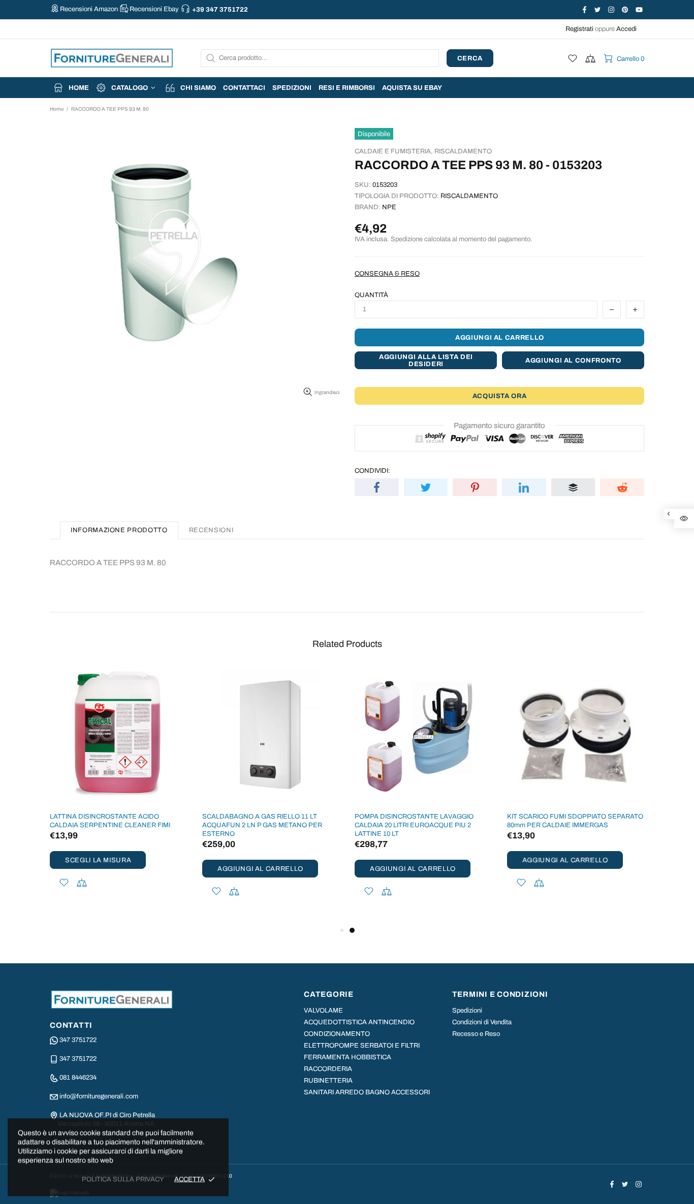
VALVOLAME (323, 1010)
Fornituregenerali (112, 58)
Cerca (470, 58)
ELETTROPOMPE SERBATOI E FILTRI (362, 1045)
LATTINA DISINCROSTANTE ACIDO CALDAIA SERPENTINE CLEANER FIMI (110, 821)
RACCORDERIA (328, 1068)
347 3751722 (78, 1040)
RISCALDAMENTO (463, 151)
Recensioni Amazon (89, 9)
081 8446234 (78, 1077)
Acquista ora (499, 396)
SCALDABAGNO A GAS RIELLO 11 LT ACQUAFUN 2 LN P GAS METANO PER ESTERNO (262, 825)
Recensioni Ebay (154, 9)
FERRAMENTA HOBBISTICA (347, 1057)
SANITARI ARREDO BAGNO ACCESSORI (367, 1092)
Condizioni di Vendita (482, 1022)
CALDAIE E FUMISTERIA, (394, 151)
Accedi (626, 28)
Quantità (371, 295)
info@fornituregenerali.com (98, 1096)
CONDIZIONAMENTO (337, 1033)
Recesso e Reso (476, 1033)
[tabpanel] (423, 796)
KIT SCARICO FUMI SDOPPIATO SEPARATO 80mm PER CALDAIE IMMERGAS (575, 821)
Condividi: (372, 470)
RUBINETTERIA (328, 1080)
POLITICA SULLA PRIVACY (123, 1179)
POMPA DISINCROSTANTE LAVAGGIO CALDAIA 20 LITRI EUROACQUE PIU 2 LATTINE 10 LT (414, 825)
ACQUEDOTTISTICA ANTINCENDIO (359, 1022)
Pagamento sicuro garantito (499, 425)
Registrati (579, 28)
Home (57, 109)
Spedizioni (467, 1010)
